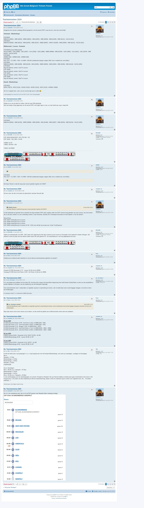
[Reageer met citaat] (92, 26)
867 (101, 135)
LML (97, 349)
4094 (102, 280)
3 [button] (110, 22)
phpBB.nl (65, 496)
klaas (97, 298)
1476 (102, 351)
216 (101, 300)
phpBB (54, 494)
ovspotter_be (99, 188)
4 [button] (112, 22)
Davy (97, 253)
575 (101, 35)
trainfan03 (98, 33)
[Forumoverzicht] (11, 6)
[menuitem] (13, 12)
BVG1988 (98, 132)
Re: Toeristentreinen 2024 (12, 99)
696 (101, 255)
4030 (102, 167)
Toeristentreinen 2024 (12, 19)
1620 (102, 191)
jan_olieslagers (99, 277)
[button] (115, 22)
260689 (97, 165)
